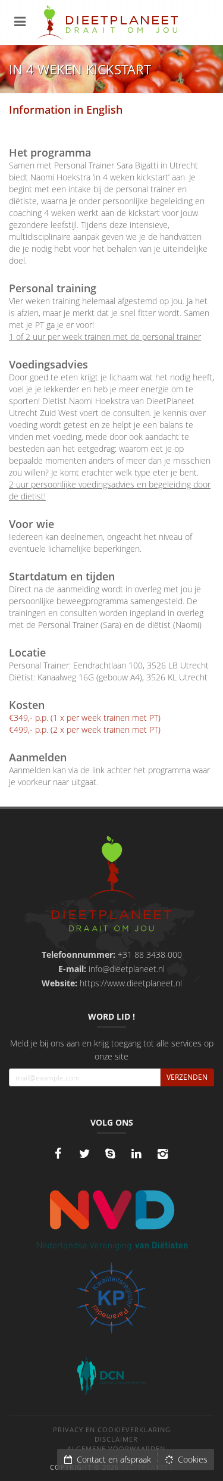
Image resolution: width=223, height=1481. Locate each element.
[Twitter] (84, 1153)
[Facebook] (58, 1153)
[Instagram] (163, 1153)
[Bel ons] (110, 1153)
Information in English (66, 109)
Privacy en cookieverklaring (112, 1429)
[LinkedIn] (136, 1153)
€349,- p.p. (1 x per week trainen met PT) (85, 717)
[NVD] (111, 1219)
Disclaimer (116, 1439)
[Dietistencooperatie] (111, 1376)
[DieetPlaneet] (111, 885)
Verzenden (187, 1077)
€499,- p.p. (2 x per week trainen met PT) (85, 729)
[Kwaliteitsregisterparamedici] (111, 1298)
